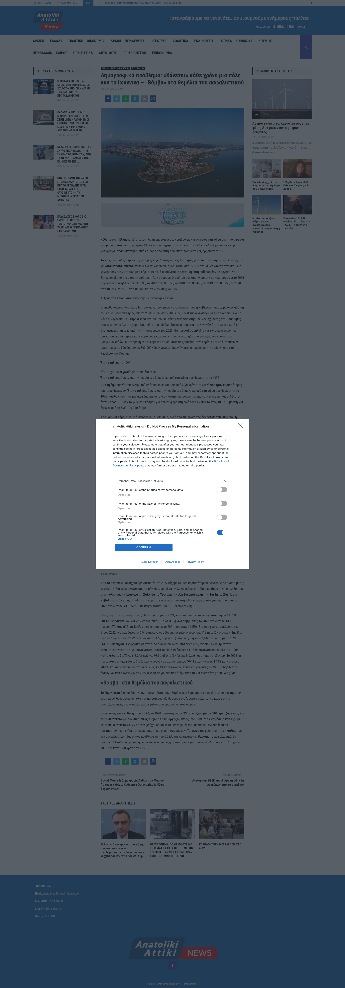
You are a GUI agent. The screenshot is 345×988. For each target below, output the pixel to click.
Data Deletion (150, 561)
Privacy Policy (195, 561)
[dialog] (172, 494)
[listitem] (172, 481)
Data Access (172, 561)
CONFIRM (143, 547)
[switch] (222, 489)
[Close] (241, 427)
